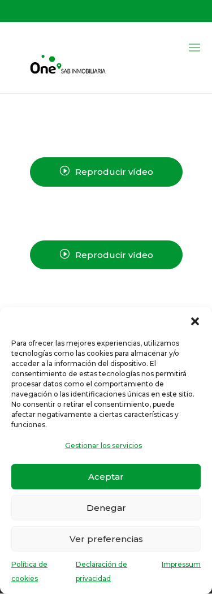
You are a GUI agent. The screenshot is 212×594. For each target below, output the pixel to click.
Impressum (181, 564)
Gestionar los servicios (103, 445)
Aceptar (106, 476)
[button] (195, 321)
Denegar (106, 507)
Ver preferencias (106, 538)
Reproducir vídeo (106, 171)
